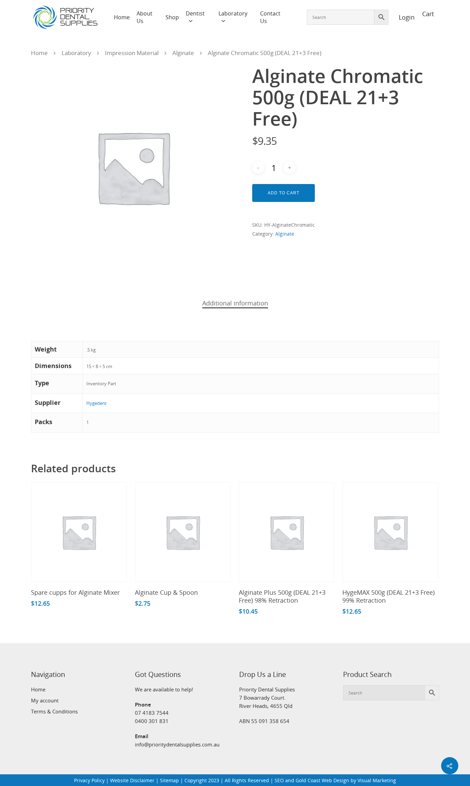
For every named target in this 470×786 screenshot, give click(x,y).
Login (403, 17)
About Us (144, 17)
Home (122, 17)
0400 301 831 (152, 721)
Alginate (183, 53)
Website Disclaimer (132, 780)
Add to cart (283, 193)
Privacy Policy (89, 780)
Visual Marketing (376, 780)
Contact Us (270, 17)
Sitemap (169, 780)
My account (44, 700)
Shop (172, 17)
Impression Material (132, 53)
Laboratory (232, 13)
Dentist (195, 13)
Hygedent (96, 403)
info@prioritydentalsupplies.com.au (177, 744)
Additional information (235, 303)
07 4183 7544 (152, 712)
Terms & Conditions (54, 711)
